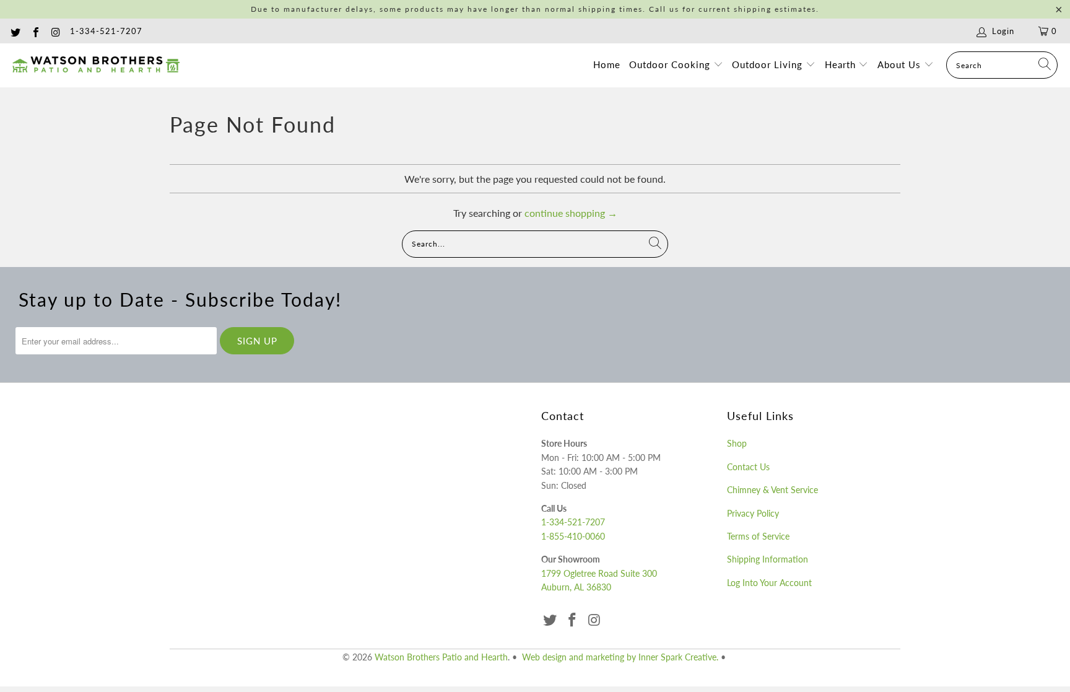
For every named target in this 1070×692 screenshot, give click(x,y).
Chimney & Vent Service (772, 489)
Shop (737, 443)
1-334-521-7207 (106, 31)
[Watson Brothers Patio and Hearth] (96, 65)
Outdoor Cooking (671, 64)
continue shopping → (570, 213)
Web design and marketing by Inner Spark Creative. (620, 657)
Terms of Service (758, 536)
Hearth (842, 64)
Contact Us (748, 467)
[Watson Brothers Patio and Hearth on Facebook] (34, 31)
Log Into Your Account (769, 582)
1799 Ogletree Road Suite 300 (599, 573)
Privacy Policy (753, 513)
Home (606, 64)
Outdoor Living (769, 64)
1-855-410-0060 (573, 536)
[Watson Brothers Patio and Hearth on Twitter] (14, 31)
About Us (900, 64)
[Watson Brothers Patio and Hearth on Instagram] (55, 31)
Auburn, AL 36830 (576, 587)
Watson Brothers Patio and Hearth (441, 657)
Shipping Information (767, 559)
